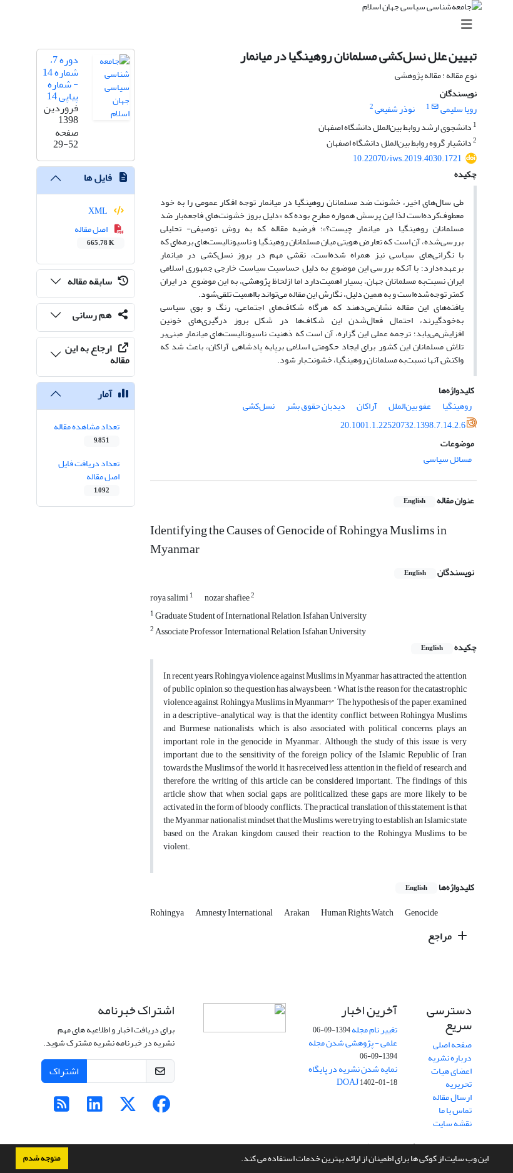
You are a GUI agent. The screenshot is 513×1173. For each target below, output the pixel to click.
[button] (238, 1160)
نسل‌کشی (259, 405)
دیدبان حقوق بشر (315, 405)
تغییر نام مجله (374, 1029)
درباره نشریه (450, 1057)
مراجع (441, 936)
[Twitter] (127, 1107)
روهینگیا (457, 405)
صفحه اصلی (452, 1044)
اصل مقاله (94, 235)
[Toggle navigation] (260, 25)
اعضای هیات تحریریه (451, 1077)
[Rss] (61, 1107)
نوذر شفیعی (395, 109)
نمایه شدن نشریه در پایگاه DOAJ (352, 1076)
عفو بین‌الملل (410, 405)
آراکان (367, 405)
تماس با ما (455, 1110)
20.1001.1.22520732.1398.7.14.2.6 (402, 425)
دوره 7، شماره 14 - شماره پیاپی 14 (60, 78)
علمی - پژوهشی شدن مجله (352, 1042)
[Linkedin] (94, 1107)
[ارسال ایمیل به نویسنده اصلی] (435, 107)
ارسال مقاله (452, 1097)
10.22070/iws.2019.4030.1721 (407, 158)
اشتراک (64, 1071)
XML (98, 210)
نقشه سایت (452, 1123)
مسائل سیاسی (448, 459)
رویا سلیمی (458, 109)
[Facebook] (161, 1107)
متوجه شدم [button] (42, 1158)
